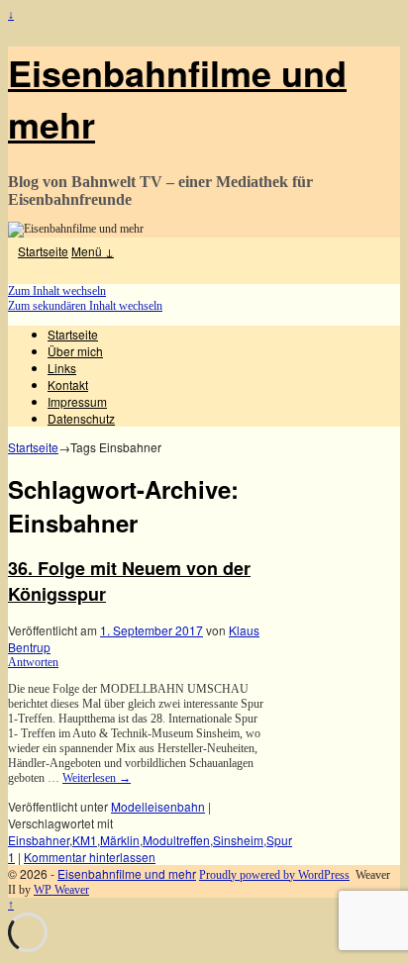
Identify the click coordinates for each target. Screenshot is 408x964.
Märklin (120, 839)
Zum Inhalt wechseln (57, 291)
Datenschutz (81, 418)
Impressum (77, 401)
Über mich (75, 350)
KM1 (84, 839)
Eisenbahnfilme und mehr (126, 873)
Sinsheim (238, 839)
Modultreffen (176, 839)
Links (62, 367)
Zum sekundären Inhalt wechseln (85, 306)
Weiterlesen (96, 778)
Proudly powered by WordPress (274, 875)
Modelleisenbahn (158, 806)
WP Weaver (61, 890)
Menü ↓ (92, 250)
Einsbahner (38, 839)
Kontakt (68, 384)
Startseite (43, 250)
